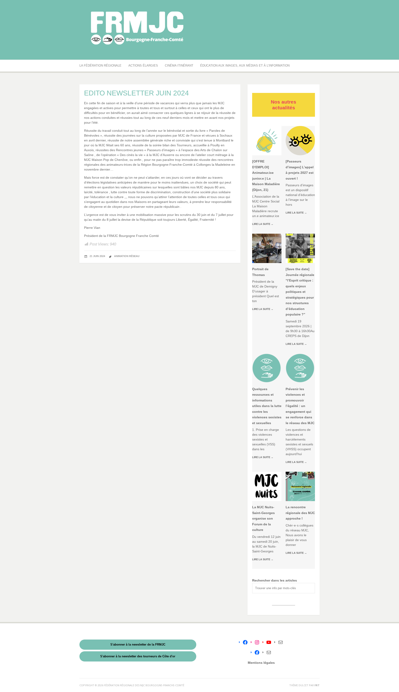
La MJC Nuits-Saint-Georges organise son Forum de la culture (263, 518)
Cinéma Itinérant (179, 65)
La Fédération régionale (100, 65)
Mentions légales (261, 662)
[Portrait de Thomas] (266, 248)
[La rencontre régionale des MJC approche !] (300, 486)
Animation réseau (126, 256)
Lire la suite (262, 224)
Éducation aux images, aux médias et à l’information (245, 65)
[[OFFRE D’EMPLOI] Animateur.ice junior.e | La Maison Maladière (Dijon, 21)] (266, 140)
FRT (317, 685)
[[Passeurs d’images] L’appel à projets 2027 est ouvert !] (300, 140)
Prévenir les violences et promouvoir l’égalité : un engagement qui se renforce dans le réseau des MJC (300, 406)
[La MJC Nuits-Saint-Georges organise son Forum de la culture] (266, 486)
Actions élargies (143, 65)
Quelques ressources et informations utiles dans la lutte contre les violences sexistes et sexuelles (266, 406)
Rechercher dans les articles (274, 580)
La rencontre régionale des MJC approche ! (300, 512)
